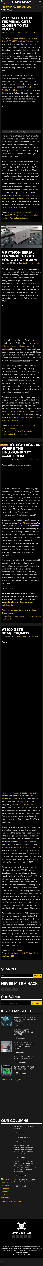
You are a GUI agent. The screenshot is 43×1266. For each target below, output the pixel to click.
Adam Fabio (21, 636)
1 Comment (20, 1133)
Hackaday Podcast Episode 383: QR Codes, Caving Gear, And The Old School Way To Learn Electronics (25, 1149)
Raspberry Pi (27, 212)
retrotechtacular (19, 616)
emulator (22, 215)
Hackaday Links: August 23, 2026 (24, 1128)
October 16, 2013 (8, 636)
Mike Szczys (21, 459)
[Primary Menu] (40, 2)
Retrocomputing (8, 428)
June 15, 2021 (7, 32)
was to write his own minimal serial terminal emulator (20, 346)
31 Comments (21, 1063)
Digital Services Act (19, 1250)
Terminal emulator (17, 218)
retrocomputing (30, 431)
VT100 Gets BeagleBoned (15, 631)
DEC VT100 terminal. (24, 804)
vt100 (27, 218)
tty (11, 619)
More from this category (11, 1079)
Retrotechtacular (8, 613)
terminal (30, 616)
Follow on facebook (2, 989)
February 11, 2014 (8, 459)
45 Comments (29, 32)
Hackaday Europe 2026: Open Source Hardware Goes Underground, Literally (24, 1045)
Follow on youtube (9, 989)
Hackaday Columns (18, 610)
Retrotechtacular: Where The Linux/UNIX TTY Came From (22, 450)
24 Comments (21, 1038)
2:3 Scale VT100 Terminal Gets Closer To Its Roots (17, 23)
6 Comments (21, 1157)
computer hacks (28, 425)
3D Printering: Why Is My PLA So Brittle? (24, 1181)
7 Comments (20, 1052)
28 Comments (21, 1186)
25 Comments (21, 1073)
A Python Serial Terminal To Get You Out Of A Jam (19, 256)
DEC (26, 953)
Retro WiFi (19, 431)
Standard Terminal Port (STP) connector (19, 847)
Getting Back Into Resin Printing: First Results (24, 1068)
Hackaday (21, 2)
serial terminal (32, 215)
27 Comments (33, 459)
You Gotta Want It (22, 1137)
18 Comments (21, 1141)
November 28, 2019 (9, 263)
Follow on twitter (6, 989)
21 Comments (34, 263)
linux (10, 616)
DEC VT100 (13, 215)
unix (14, 619)
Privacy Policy (37, 1248)
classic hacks (15, 212)
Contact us (16, 989)
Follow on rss (13, 989)
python (11, 431)
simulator (5, 218)
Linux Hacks (32, 610)
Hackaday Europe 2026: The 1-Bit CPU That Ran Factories (24, 1032)
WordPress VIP (25, 1255)
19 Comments (33, 636)
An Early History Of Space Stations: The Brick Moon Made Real (25, 1019)
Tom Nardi (18, 32)
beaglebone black (15, 953)
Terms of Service (8, 1250)
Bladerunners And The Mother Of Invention (24, 1058)
